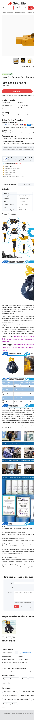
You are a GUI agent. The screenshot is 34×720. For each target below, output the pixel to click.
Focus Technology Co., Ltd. (22, 713)
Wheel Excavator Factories (10, 695)
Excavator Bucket (22, 662)
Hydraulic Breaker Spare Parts (10, 659)
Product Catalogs (26, 652)
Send (16, 607)
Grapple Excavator (8, 699)
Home (3, 12)
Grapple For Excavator (23, 699)
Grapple (20, 656)
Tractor (24, 679)
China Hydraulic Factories (10, 691)
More (3, 707)
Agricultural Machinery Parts (11, 679)
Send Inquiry (17, 91)
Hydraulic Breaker (6, 656)
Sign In (4, 176)
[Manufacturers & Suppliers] (17, 3)
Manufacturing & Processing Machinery (16, 12)
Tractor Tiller (6, 683)
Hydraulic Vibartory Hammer (9, 662)
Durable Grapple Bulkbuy (9, 704)
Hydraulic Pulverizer (23, 659)
